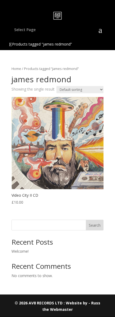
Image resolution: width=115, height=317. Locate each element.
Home (16, 68)
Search (95, 225)
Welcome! (20, 251)
